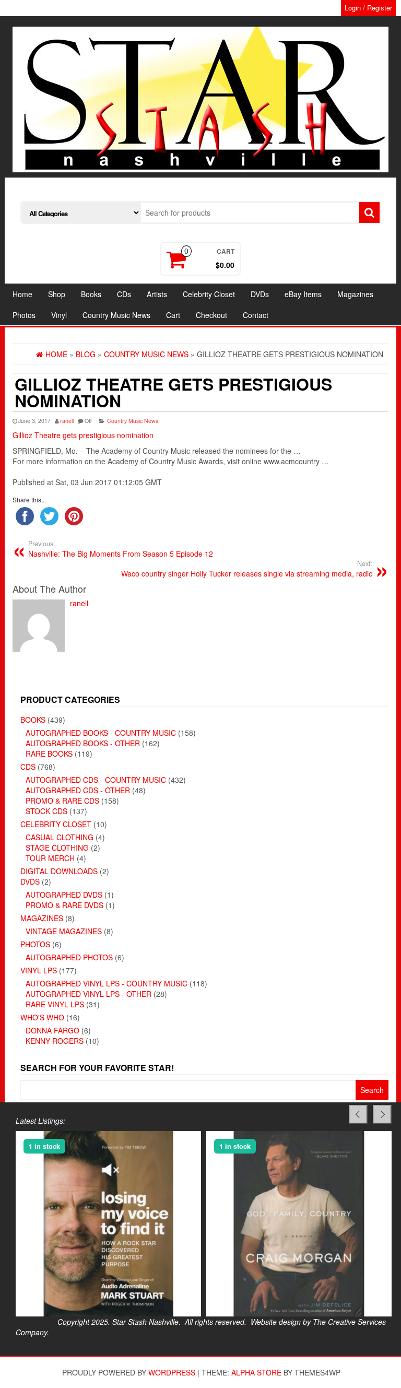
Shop (56, 294)
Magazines (355, 294)
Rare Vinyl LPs (55, 1004)
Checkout (211, 315)
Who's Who (42, 1017)
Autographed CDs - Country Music (96, 779)
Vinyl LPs (38, 970)
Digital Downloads (59, 871)
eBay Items (303, 294)
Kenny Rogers (55, 1041)
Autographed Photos (69, 957)
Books (91, 294)
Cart (173, 315)
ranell (67, 421)
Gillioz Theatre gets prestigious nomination (83, 435)
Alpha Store (256, 1372)
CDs (124, 294)
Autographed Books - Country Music (101, 732)
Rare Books (49, 753)
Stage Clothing (57, 847)
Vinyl (59, 315)
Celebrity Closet (209, 294)
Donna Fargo (52, 1030)
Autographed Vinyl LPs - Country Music (106, 983)
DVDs (260, 294)
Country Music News (116, 315)
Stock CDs (46, 811)
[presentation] (358, 1114)
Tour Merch (50, 858)
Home (22, 294)
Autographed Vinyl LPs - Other (88, 994)
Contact (255, 315)
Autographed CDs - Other (78, 790)
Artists (157, 294)
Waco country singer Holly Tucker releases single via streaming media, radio (247, 569)
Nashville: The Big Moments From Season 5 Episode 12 (120, 549)
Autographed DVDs (64, 894)
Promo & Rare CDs (62, 800)
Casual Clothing (59, 837)
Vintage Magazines (64, 931)
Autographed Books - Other (83, 743)
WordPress (171, 1372)
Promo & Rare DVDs (64, 905)
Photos (24, 315)
